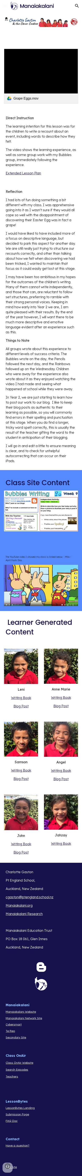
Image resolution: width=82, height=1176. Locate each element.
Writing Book (21, 698)
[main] (41, 145)
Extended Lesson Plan (23, 173)
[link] (41, 76)
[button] (5, 6)
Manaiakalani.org (19, 905)
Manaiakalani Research (24, 914)
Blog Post (21, 706)
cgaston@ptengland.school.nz (29, 897)
